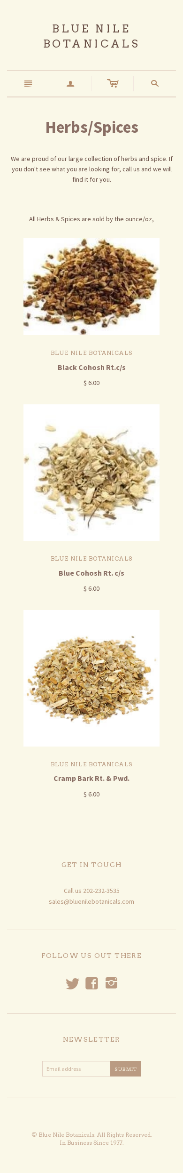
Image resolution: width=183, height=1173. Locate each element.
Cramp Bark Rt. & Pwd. (91, 778)
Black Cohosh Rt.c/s (92, 367)
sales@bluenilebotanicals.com (91, 901)
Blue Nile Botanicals (91, 352)
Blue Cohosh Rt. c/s (91, 573)
